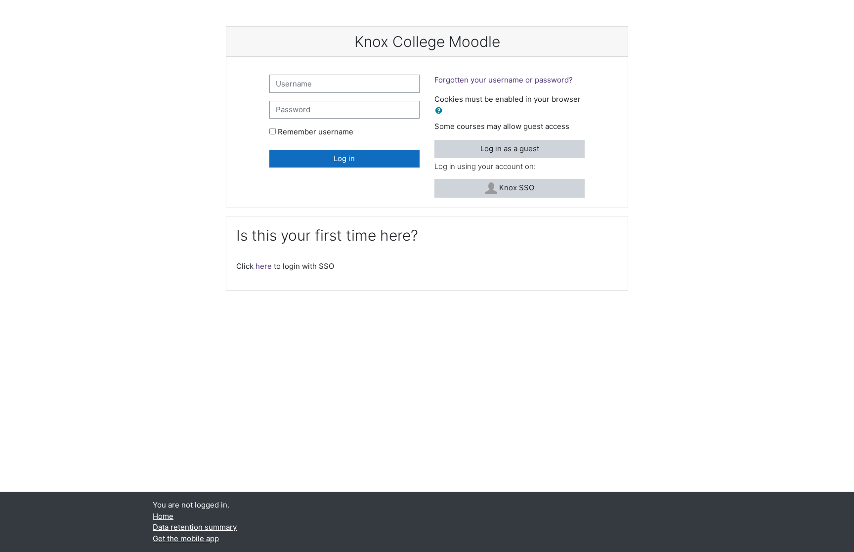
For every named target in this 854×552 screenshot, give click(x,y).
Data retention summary (195, 527)
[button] (440, 111)
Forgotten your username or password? (503, 80)
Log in (344, 158)
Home (163, 516)
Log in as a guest (509, 148)
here (264, 266)
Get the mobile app (186, 538)
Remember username (315, 131)
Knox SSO (515, 187)
